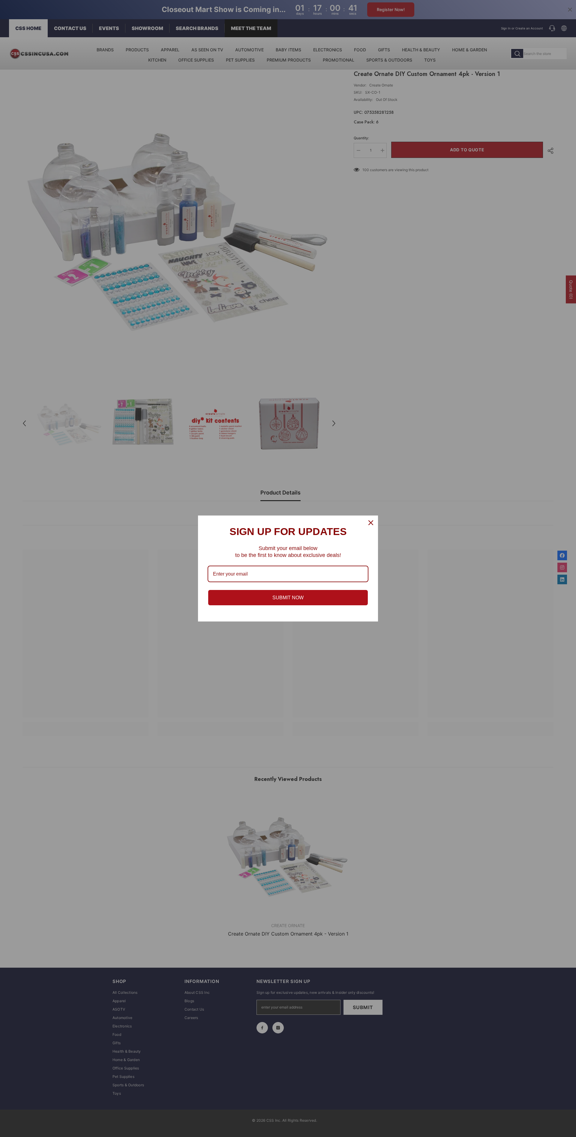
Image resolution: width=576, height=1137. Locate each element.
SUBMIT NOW (288, 597)
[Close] (371, 523)
